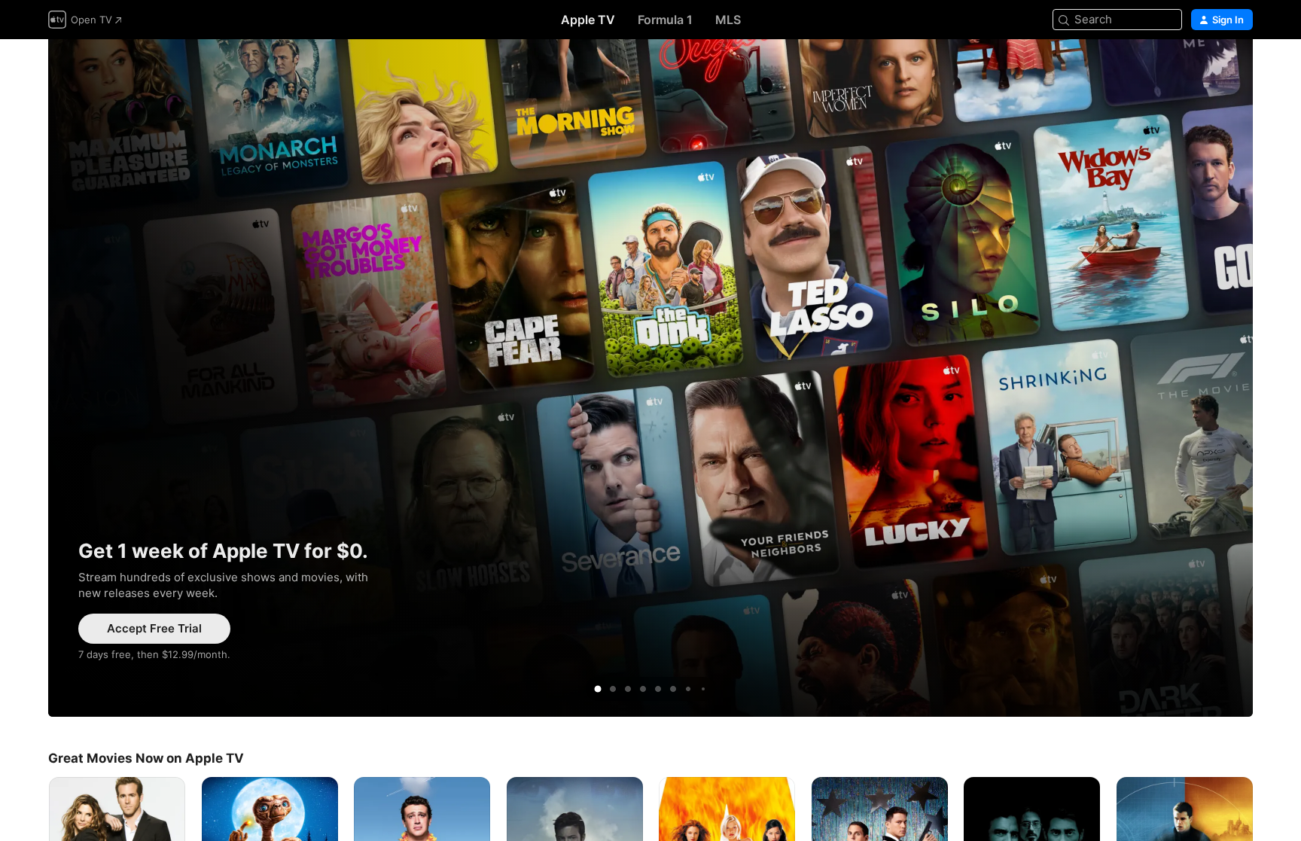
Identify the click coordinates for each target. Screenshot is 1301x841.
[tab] (597, 688)
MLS (728, 19)
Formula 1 (665, 19)
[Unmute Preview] (1212, 69)
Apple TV (588, 19)
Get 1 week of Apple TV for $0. (650, 378)
